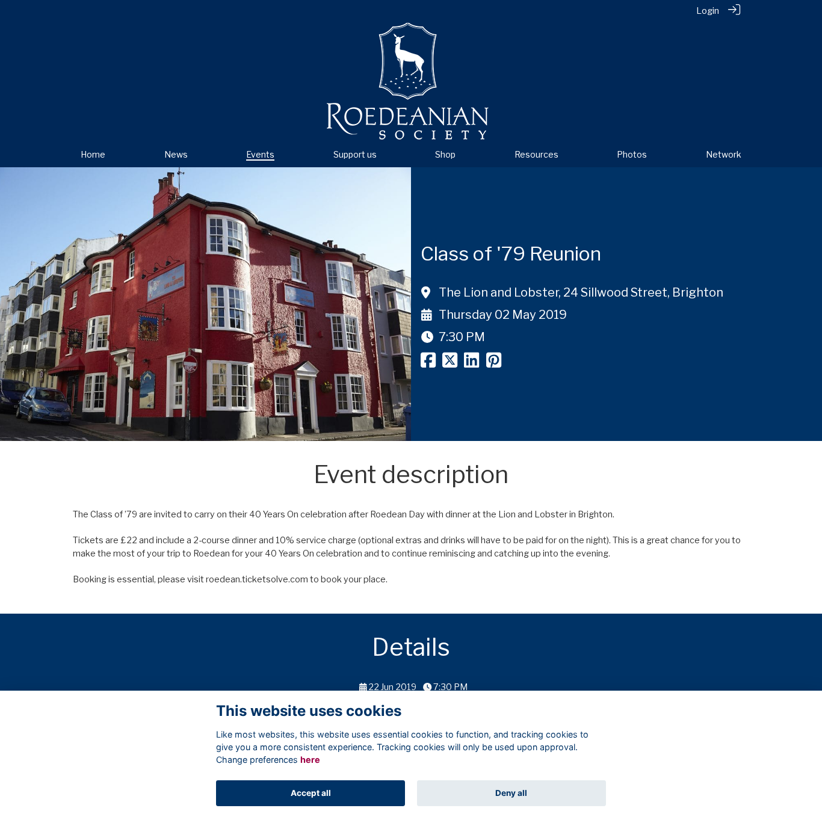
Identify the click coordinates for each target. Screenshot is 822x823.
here (310, 759)
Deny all (511, 793)
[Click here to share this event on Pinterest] (493, 363)
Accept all (311, 793)
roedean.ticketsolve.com (257, 579)
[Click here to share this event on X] (449, 363)
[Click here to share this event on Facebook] (428, 363)
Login (707, 10)
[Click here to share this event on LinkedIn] (471, 363)
